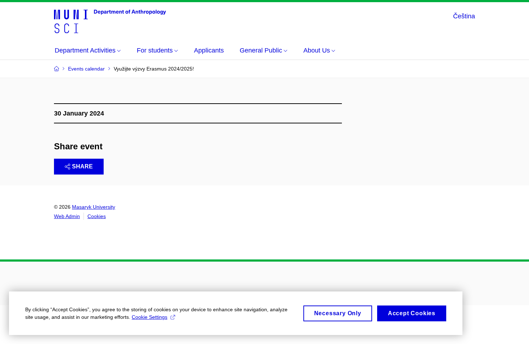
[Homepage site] (110, 21)
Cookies (96, 216)
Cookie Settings (149, 317)
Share (82, 166)
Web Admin (67, 216)
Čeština (464, 16)
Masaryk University (93, 207)
